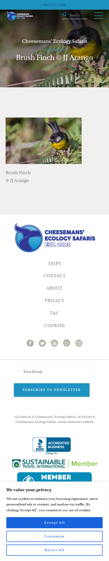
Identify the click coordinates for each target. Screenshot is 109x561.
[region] (54, 521)
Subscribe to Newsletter (52, 390)
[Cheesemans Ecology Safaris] (20, 16)
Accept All (54, 522)
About (54, 288)
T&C (54, 313)
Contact (54, 275)
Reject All (54, 550)
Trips (54, 263)
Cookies (54, 325)
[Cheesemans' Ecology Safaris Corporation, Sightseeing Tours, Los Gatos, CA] (52, 446)
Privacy (54, 300)
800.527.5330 (54, 5)
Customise (54, 536)
